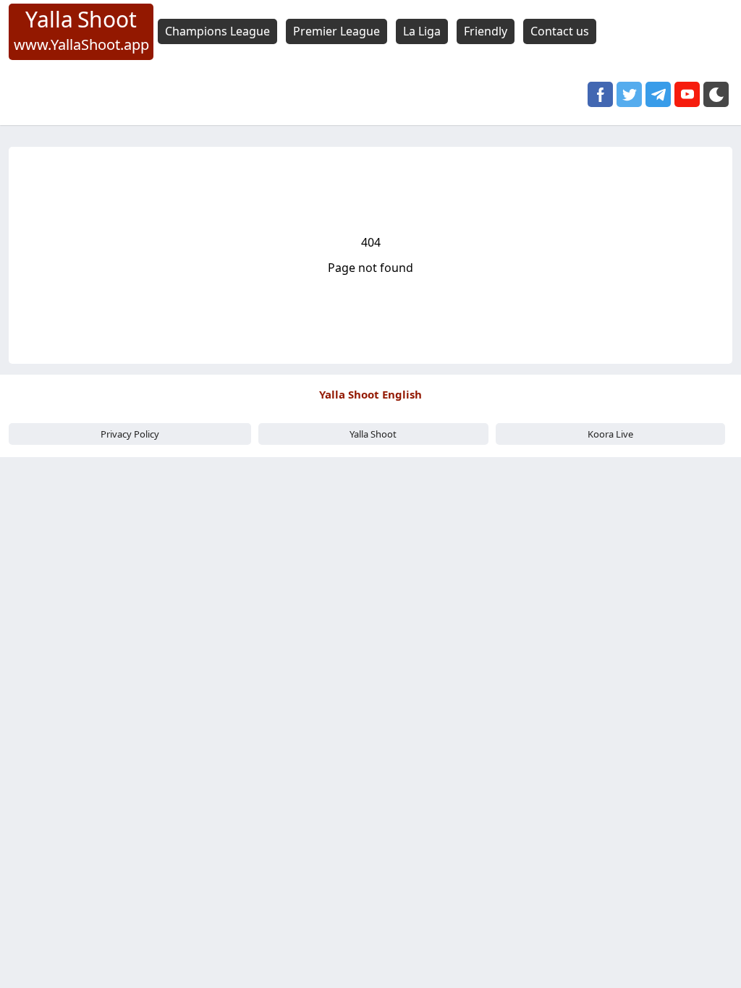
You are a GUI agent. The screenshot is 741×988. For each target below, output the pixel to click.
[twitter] (629, 94)
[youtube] (687, 94)
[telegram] (658, 94)
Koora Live (610, 433)
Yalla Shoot (373, 433)
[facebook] (600, 94)
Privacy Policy (130, 433)
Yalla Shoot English (370, 394)
